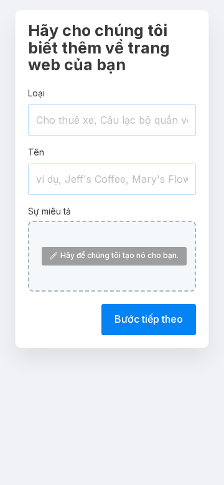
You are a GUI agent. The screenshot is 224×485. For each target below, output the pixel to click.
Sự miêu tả (49, 211)
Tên (36, 152)
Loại (36, 93)
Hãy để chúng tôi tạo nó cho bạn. (119, 255)
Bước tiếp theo (148, 319)
